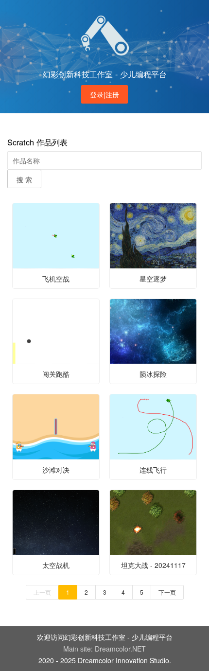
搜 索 (24, 179)
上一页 (42, 592)
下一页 (167, 592)
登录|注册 (104, 94)
